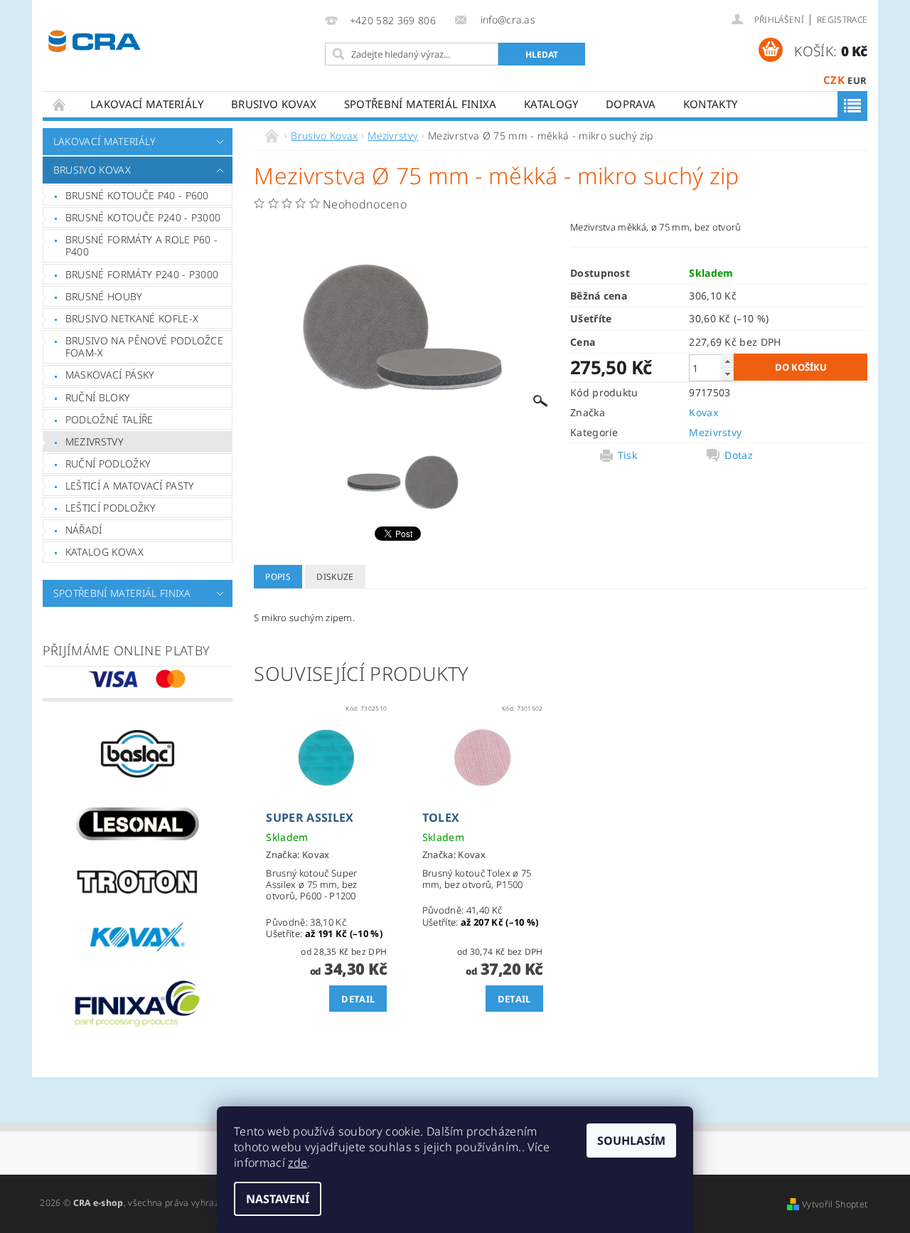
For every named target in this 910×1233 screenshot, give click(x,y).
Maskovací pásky (110, 374)
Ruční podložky (108, 463)
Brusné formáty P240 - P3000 (142, 274)
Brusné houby (104, 296)
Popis (278, 577)
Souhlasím (631, 1140)
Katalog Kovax (104, 552)
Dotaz (738, 455)
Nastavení (277, 1199)
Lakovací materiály (147, 104)
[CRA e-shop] (94, 39)
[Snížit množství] (727, 374)
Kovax (703, 412)
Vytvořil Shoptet (834, 1204)
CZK (834, 80)
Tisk (627, 455)
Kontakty (710, 104)
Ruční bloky (98, 397)
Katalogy (551, 104)
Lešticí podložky (110, 507)
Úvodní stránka (60, 104)
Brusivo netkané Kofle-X (131, 318)
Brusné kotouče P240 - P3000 (143, 217)
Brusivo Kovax (273, 104)
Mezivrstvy (94, 441)
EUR (857, 80)
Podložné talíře (109, 419)
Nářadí (83, 529)
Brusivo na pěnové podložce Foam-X (144, 347)
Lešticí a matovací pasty (130, 485)
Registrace (842, 20)
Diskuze (334, 577)
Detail (358, 999)
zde (297, 1162)
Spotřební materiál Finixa (420, 104)
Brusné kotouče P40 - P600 (137, 195)
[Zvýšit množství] (727, 361)
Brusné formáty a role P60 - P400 (141, 246)
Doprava (630, 104)
